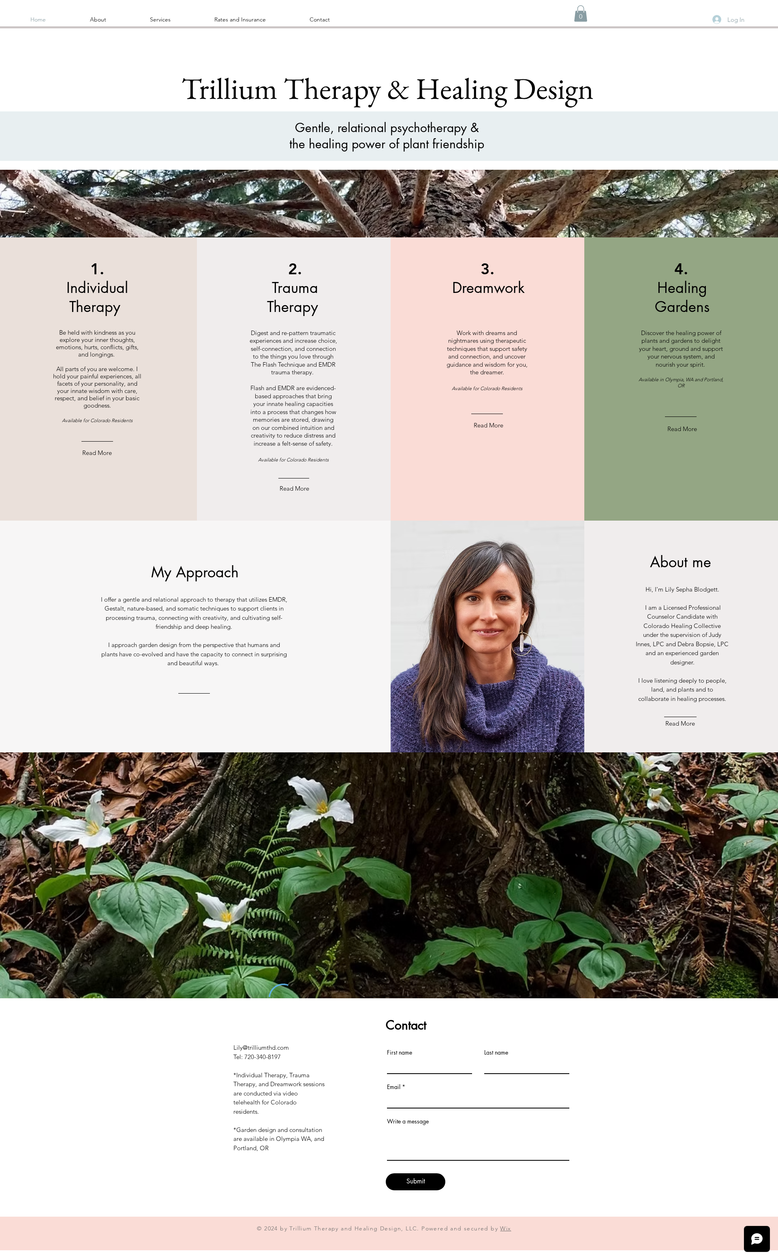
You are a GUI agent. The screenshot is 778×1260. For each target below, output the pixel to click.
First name (399, 1052)
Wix (505, 1228)
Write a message (408, 1121)
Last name (496, 1052)
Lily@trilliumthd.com (261, 1047)
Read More (97, 453)
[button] (581, 13)
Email (393, 1087)
